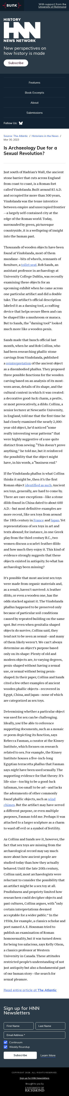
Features (34, 82)
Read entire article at (30, 990)
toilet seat (29, 264)
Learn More (48, 1055)
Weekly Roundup (19, 1047)
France (38, 520)
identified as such (38, 485)
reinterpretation (18, 363)
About (35, 102)
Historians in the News (45, 136)
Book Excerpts (34, 92)
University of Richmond (52, 6)
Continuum (15, 1042)
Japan (55, 520)
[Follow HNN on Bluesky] (21, 123)
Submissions (34, 112)
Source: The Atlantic (16, 136)
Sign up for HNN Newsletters (34, 1078)
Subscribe (16, 63)
